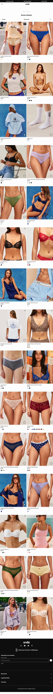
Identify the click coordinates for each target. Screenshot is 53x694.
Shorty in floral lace (30, 426)
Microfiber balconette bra (31, 97)
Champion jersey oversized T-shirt (6, 343)
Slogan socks (29, 138)
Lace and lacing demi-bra (31, 261)
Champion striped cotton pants (32, 302)
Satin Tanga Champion (31, 220)
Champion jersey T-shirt (5, 97)
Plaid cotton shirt (3, 631)
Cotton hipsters (3, 384)
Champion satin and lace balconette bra (7, 508)
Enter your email (4, 657)
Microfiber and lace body (31, 549)
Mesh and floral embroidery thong (33, 508)
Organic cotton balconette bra (6, 179)
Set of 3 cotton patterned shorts (32, 590)
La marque (28, 11)
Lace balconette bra (4, 261)
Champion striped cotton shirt (6, 138)
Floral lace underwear (4, 426)
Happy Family (44, 1)
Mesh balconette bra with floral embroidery (34, 384)
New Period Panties (27, 1)
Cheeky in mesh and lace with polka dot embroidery (36, 179)
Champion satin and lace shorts (6, 56)
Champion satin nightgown (5, 302)
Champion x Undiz (9, 1)
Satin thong (2, 220)
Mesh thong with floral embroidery (33, 56)
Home (24, 11)
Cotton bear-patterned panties (32, 467)
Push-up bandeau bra (4, 549)
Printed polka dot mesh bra (31, 631)
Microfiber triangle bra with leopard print (34, 343)
